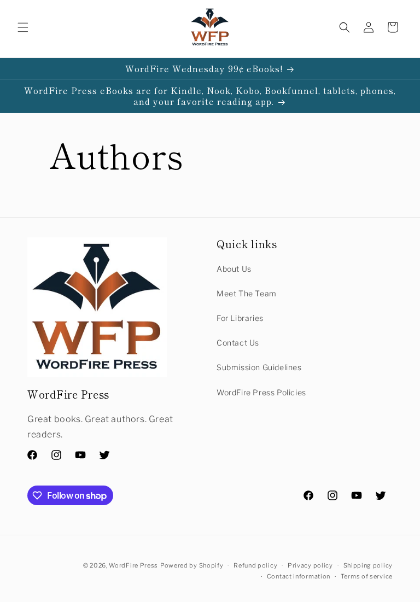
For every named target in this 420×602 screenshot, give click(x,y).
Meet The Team (247, 293)
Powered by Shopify (192, 565)
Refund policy (255, 565)
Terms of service (367, 576)
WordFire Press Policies (261, 392)
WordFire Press (133, 565)
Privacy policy (310, 565)
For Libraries (240, 318)
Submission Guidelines (259, 367)
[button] (23, 27)
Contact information (298, 576)
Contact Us (238, 342)
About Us (234, 268)
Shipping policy (368, 565)
